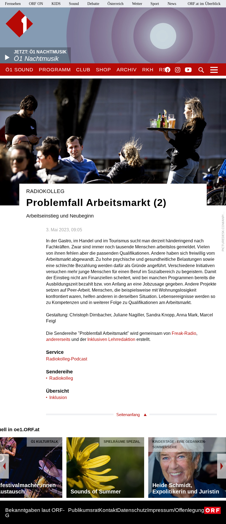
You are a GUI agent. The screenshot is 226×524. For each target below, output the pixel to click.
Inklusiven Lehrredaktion (111, 339)
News (172, 4)
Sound (74, 4)
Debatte (93, 4)
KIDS (56, 4)
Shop (103, 69)
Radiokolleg (61, 378)
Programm (55, 69)
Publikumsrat (83, 510)
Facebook (167, 69)
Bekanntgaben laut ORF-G (34, 512)
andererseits (58, 339)
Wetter (137, 4)
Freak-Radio (184, 333)
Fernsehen (13, 4)
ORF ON (36, 4)
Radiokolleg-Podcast (66, 359)
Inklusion (58, 397)
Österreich (115, 4)
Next (221, 466)
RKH (148, 69)
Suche (201, 70)
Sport (154, 4)
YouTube (188, 70)
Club (83, 69)
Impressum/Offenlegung (175, 510)
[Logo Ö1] (19, 23)
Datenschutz (132, 510)
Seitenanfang (128, 414)
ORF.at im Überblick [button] (204, 4)
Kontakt (108, 510)
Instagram (177, 70)
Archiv (127, 69)
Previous (4, 466)
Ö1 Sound (19, 69)
